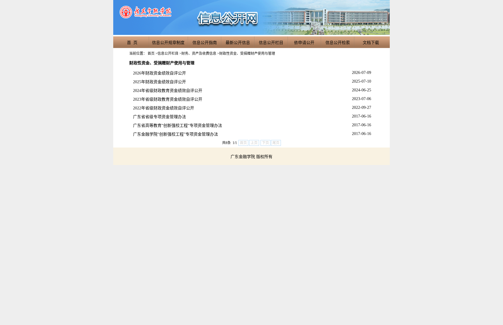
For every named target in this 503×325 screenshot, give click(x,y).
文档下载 (371, 42)
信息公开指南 (204, 42)
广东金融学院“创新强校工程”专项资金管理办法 (175, 134)
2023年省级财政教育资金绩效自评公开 (167, 99)
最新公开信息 (238, 42)
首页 (151, 53)
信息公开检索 (337, 42)
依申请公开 (304, 42)
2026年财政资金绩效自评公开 (159, 73)
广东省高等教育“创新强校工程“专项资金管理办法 (177, 125)
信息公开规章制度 (168, 42)
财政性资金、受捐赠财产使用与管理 (247, 53)
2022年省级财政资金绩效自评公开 (163, 108)
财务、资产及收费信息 (198, 53)
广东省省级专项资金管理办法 (159, 117)
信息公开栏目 (271, 42)
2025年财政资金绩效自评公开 (159, 82)
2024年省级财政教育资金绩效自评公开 (167, 90)
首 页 (132, 42)
